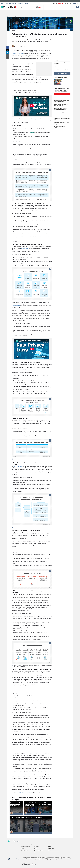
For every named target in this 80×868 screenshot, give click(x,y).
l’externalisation (24, 248)
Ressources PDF (20, 3)
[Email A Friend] (7, 58)
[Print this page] (7, 55)
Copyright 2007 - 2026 (25, 863)
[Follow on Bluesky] (75, 3)
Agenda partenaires (12, 3)
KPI (21, 672)
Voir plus (62, 112)
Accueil (8, 16)
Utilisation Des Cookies (24, 850)
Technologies (36, 846)
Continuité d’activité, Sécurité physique (16, 16)
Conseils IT (49, 844)
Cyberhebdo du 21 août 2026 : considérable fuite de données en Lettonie (62, 69)
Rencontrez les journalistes (25, 846)
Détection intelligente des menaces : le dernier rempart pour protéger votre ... (61, 105)
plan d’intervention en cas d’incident (21, 120)
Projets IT (6, 3)
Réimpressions (23, 852)
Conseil (13, 30)
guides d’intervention (18, 466)
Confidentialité (24, 864)
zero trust (32, 132)
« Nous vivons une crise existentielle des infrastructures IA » (60, 63)
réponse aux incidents (18, 53)
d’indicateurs (15, 672)
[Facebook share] (7, 47)
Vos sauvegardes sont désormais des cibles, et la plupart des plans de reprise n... (62, 101)
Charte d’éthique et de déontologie (26, 844)
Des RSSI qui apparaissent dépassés (60, 126)
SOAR (20, 420)
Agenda (35, 848)
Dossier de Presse (37, 852)
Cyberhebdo (26, 3)
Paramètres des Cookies (32, 864)
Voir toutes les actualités (62, 73)
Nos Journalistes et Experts (38, 850)
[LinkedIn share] (7, 52)
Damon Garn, (18, 46)
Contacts (22, 848)
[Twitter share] (7, 50)
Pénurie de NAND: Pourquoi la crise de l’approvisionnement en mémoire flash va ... (61, 109)
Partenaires (36, 844)
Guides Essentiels (51, 848)
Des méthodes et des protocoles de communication (34, 365)
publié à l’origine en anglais (25, 792)
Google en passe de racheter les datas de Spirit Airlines (61, 66)
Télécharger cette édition (62, 93)
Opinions (49, 846)
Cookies (2, 3)
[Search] (77, 7)
